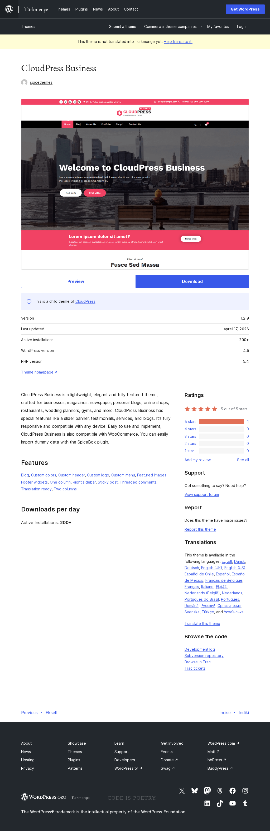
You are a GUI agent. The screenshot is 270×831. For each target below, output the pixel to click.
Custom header (71, 475)
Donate (169, 760)
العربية (227, 561)
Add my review (198, 459)
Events (167, 751)
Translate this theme (202, 623)
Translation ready (36, 489)
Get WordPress (245, 9)
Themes (28, 26)
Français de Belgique (223, 580)
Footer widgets (34, 482)
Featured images (151, 475)
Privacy (27, 768)
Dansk (239, 561)
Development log (200, 649)
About (26, 743)
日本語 (221, 586)
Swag (168, 768)
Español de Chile (199, 574)
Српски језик (229, 605)
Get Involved (172, 743)
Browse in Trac (198, 662)
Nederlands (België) (202, 593)
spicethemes (41, 82)
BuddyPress (220, 768)
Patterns (75, 768)
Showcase (77, 743)
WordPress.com (223, 743)
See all (243, 459)
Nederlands (232, 593)
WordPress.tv (128, 768)
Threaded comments (138, 482)
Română (192, 605)
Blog (25, 475)
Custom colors (43, 475)
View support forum (202, 494)
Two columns (65, 489)
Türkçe (208, 612)
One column (60, 482)
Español (223, 574)
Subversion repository (204, 655)
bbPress (217, 760)
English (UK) (211, 567)
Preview (76, 281)
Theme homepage (37, 372)
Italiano (207, 586)
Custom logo (98, 475)
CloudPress (85, 301)
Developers (124, 760)
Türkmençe (80, 797)
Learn (119, 743)
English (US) (234, 567)
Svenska (192, 612)
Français (192, 586)
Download (192, 281)
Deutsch (192, 567)
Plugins (74, 760)
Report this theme (200, 529)
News (26, 751)
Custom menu (123, 475)
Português (230, 599)
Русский (208, 605)
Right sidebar (84, 482)
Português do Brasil (202, 599)
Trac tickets (195, 668)
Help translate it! (178, 41)
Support (121, 751)
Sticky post (108, 482)
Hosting (28, 760)
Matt (214, 751)
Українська (234, 612)
